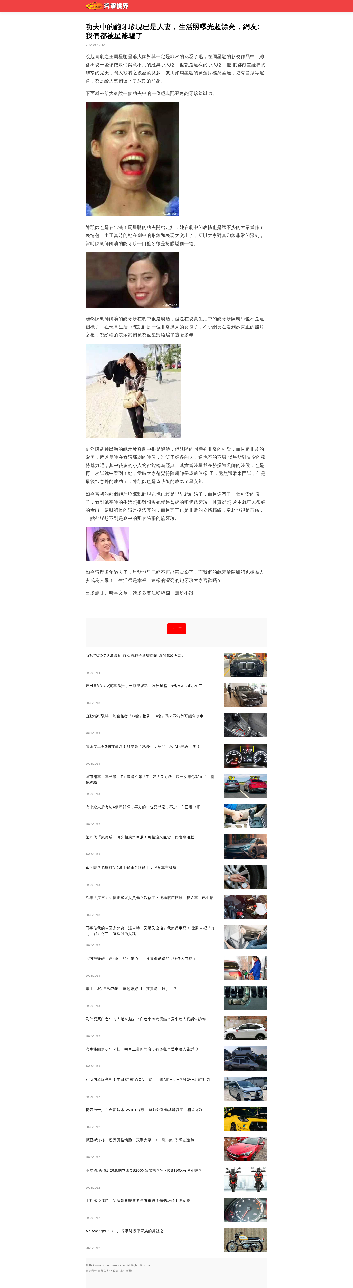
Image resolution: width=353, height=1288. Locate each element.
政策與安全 (105, 1270)
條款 (116, 1270)
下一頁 (176, 629)
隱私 (122, 1270)
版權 (129, 1270)
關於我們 (91, 1270)
